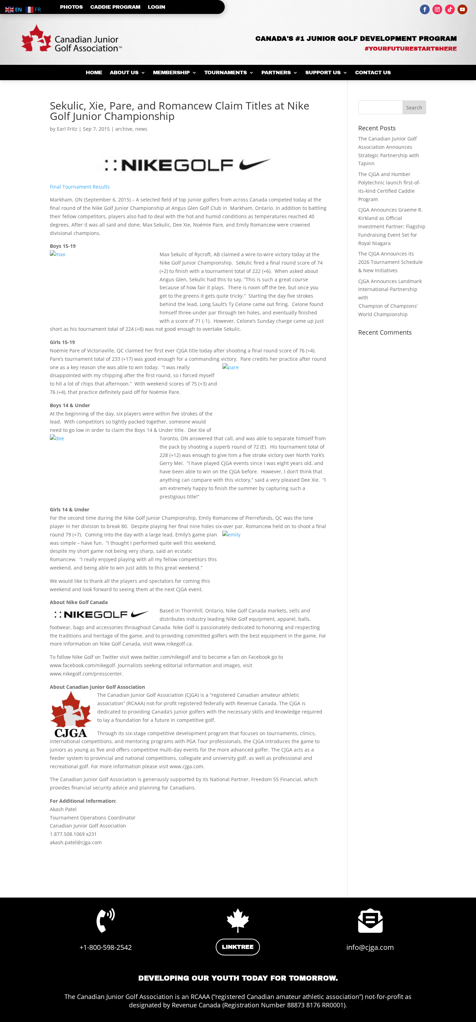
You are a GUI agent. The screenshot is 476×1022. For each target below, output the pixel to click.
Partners (276, 72)
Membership (171, 72)
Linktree (238, 947)
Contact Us (373, 72)
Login (156, 7)
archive (123, 128)
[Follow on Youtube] (462, 9)
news (141, 128)
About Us (124, 72)
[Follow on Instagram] (437, 9)
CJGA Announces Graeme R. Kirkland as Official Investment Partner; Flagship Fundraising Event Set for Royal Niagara (391, 226)
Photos (71, 7)
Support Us (322, 72)
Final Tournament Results (80, 186)
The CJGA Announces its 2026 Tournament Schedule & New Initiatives (390, 262)
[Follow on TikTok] (450, 9)
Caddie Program (115, 7)
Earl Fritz (67, 128)
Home (94, 72)
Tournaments (225, 72)
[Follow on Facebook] (425, 9)
